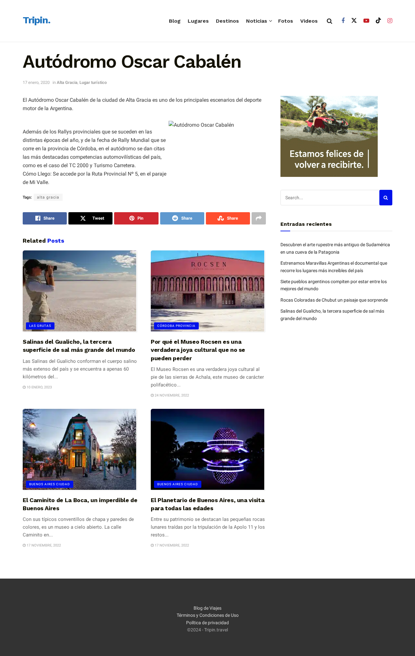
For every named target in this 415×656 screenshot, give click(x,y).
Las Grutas (40, 326)
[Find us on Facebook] (343, 21)
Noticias (256, 21)
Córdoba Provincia (176, 326)
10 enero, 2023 (39, 387)
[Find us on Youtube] (366, 21)
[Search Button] (329, 21)
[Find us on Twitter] (354, 21)
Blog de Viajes (207, 608)
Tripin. (36, 20)
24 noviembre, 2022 (171, 395)
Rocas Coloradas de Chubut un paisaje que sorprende (334, 300)
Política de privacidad (207, 622)
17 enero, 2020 (36, 82)
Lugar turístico (93, 82)
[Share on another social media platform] (259, 218)
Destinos (227, 21)
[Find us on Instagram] (389, 21)
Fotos (285, 21)
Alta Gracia (67, 82)
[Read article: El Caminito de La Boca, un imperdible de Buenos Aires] (80, 450)
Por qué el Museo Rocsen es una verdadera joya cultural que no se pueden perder (198, 349)
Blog (175, 21)
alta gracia (48, 197)
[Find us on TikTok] (378, 21)
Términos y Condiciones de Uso (208, 615)
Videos (309, 21)
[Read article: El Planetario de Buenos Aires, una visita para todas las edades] (208, 450)
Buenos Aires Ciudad (49, 484)
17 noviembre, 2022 (43, 545)
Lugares (198, 21)
